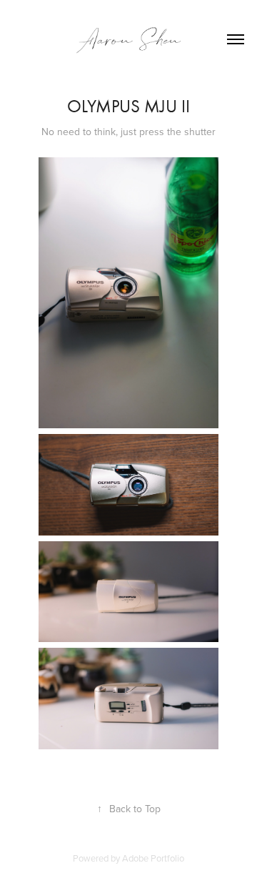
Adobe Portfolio (153, 858)
